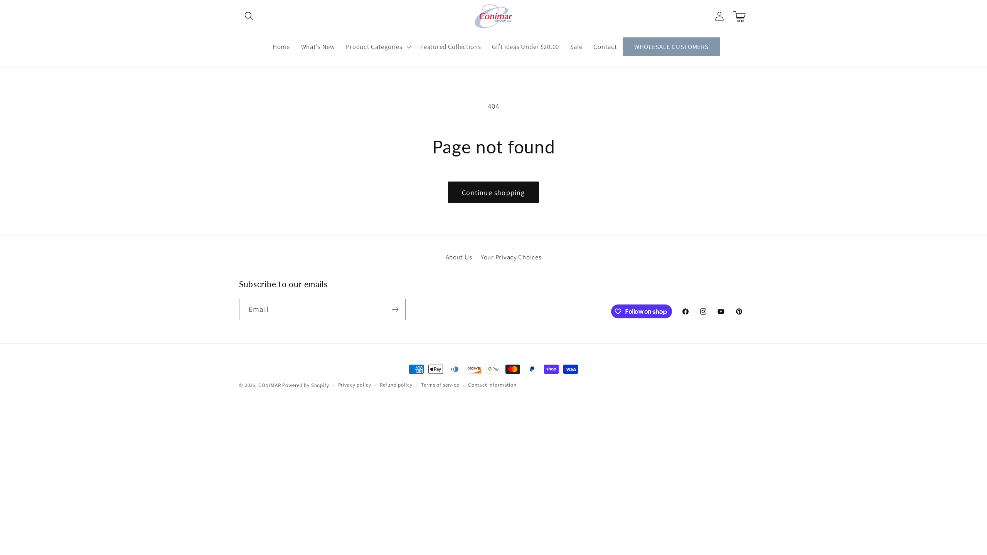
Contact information (492, 385)
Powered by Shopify (305, 385)
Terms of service (440, 385)
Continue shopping (493, 192)
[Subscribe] (395, 309)
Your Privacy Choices (511, 257)
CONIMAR (269, 385)
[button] (249, 16)
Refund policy (396, 385)
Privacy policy (354, 385)
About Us (459, 257)
